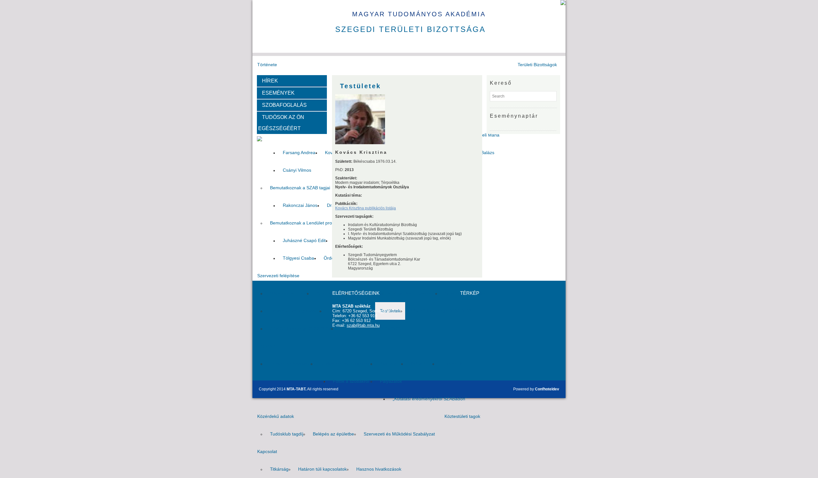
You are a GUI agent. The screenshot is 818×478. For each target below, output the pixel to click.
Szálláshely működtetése (345, 363)
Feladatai (266, 346)
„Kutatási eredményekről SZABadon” (430, 398)
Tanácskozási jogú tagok (295, 310)
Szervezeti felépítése (278, 275)
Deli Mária (489, 134)
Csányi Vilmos (297, 170)
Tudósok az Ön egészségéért (281, 122)
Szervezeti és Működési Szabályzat (399, 433)
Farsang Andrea (299, 152)
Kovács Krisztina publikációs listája (365, 208)
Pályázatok (391, 381)
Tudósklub (452, 363)
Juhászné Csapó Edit (304, 240)
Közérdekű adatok (275, 416)
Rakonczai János (300, 205)
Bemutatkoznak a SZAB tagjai (300, 187)
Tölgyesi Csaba (298, 258)
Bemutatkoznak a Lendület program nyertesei (316, 222)
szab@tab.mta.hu (363, 325)
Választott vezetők (288, 293)
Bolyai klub (421, 363)
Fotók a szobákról (351, 381)
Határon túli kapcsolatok (322, 469)
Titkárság (279, 469)
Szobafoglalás (282, 105)
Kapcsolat (267, 451)
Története (267, 64)
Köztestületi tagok (462, 416)
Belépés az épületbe (333, 433)
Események (276, 93)
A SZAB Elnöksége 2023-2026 (300, 328)
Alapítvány (390, 363)
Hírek (268, 80)
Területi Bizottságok (537, 64)
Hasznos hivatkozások (378, 469)
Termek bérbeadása (290, 363)
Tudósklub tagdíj (286, 433)
